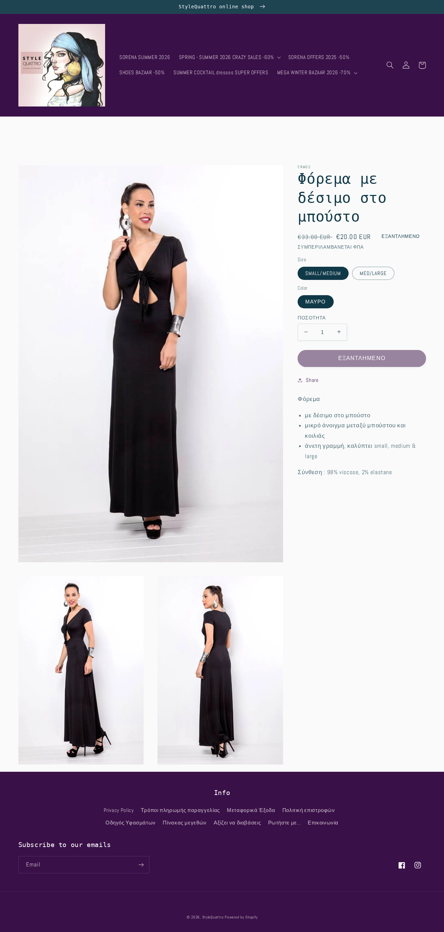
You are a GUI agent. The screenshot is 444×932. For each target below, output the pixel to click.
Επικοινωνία (323, 823)
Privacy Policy (119, 810)
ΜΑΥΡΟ (315, 301)
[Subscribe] (141, 864)
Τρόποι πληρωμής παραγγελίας (180, 810)
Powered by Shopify (241, 917)
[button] (229, 57)
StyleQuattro (213, 917)
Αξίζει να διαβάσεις (237, 823)
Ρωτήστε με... (284, 823)
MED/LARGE (373, 273)
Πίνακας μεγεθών (184, 823)
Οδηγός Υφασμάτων (130, 823)
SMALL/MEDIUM (323, 273)
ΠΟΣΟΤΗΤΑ (311, 317)
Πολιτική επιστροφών (308, 810)
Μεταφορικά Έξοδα (251, 810)
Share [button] (312, 380)
